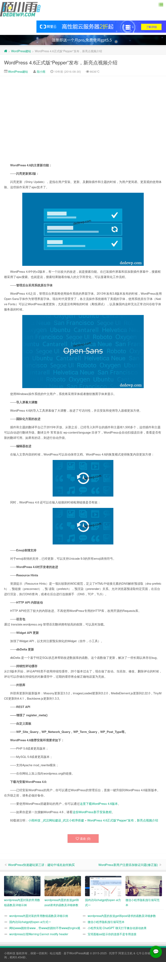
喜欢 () (85, 838)
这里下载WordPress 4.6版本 (99, 803)
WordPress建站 (21, 51)
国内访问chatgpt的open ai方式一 (30, 922)
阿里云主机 (125, 953)
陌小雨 (41, 71)
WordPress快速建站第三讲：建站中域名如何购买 (41, 864)
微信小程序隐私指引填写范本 (106, 922)
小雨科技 (9, 953)
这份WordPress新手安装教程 (92, 812)
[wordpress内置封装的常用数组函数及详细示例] (22, 886)
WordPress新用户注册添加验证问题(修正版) (128, 864)
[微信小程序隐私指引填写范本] (144, 886)
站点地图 (55, 953)
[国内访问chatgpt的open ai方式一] (103, 886)
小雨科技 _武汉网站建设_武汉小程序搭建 (56, 820)
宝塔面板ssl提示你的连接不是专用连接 (112, 934)
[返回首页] (5, 51)
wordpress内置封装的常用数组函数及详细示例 (38, 916)
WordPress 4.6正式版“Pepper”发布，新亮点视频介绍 (60, 62)
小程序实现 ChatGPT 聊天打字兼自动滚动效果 (117, 928)
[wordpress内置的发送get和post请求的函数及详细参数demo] (63, 886)
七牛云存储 (143, 953)
